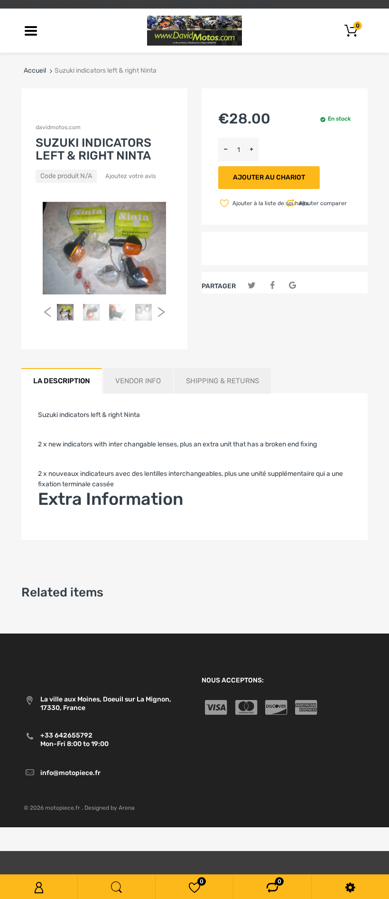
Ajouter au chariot (269, 177)
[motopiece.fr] (194, 30)
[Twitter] (252, 285)
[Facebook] (272, 285)
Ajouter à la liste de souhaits (257, 203)
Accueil (35, 70)
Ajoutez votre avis (130, 176)
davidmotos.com (58, 127)
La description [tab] (61, 381)
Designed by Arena (109, 807)
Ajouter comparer (323, 203)
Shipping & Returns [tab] (222, 381)
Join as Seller (58, 527)
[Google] (292, 285)
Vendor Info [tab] (138, 381)
